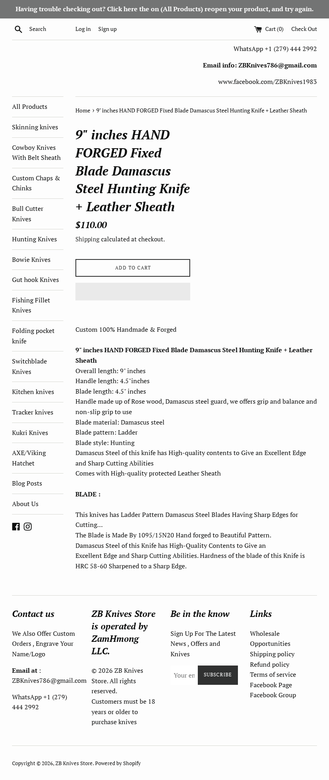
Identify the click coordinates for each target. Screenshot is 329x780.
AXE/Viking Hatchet (29, 458)
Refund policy (269, 664)
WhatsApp (249, 48)
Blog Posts (27, 483)
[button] (132, 291)
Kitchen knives (33, 391)
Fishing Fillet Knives (31, 305)
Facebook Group (273, 694)
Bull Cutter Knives (27, 213)
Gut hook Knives (35, 279)
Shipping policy (272, 653)
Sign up (107, 29)
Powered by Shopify (118, 763)
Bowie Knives (31, 259)
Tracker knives (32, 412)
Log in (83, 29)
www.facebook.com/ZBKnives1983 (267, 81)
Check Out (304, 29)
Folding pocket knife (33, 335)
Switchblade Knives (29, 366)
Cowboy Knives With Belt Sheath (36, 152)
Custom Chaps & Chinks (36, 183)
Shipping (87, 239)
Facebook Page (271, 684)
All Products (29, 106)
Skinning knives (35, 127)
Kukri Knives (30, 432)
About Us (25, 503)
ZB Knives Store (74, 763)
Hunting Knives (34, 239)
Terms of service (273, 674)
